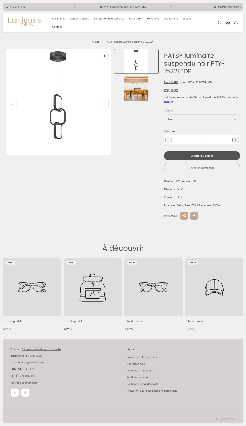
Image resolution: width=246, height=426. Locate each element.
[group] (136, 61)
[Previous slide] (13, 104)
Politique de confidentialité (142, 383)
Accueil (95, 41)
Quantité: (169, 131)
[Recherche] (220, 22)
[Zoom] (105, 56)
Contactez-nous (136, 363)
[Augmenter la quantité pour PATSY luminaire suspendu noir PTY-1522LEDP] (235, 140)
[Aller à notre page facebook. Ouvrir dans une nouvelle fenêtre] (15, 393)
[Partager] (184, 216)
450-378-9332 (33, 355)
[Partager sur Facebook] (194, 216)
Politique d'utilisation (139, 370)
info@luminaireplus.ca (229, 6)
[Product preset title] (32, 287)
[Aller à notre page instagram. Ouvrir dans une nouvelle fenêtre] (25, 393)
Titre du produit (12, 321)
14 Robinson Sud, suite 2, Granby (41, 348)
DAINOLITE (171, 82)
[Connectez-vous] (228, 22)
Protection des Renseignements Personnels (152, 390)
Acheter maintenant (202, 167)
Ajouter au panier (202, 155)
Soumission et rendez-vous (142, 357)
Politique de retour (138, 377)
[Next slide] (105, 104)
